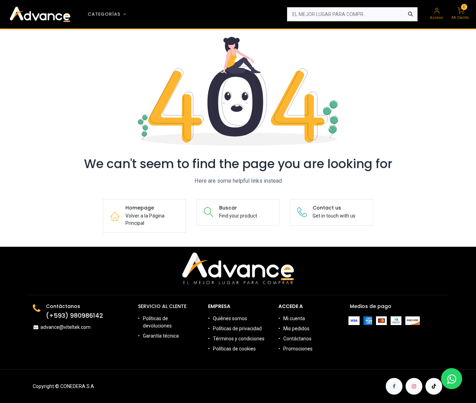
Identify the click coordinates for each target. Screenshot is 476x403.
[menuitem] (107, 14)
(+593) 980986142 (74, 315)
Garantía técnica (161, 336)
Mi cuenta (294, 318)
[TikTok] (433, 386)
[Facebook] (394, 386)
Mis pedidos (296, 328)
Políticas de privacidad (237, 328)
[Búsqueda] (410, 14)
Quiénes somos (230, 318)
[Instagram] (414, 386)
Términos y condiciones (238, 338)
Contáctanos (297, 338)
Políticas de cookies (234, 348)
